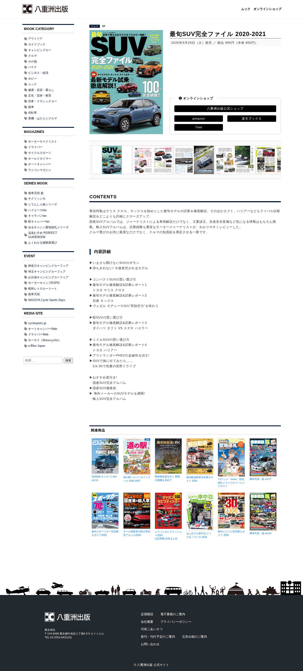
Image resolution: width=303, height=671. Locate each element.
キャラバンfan (37, 215)
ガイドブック (36, 44)
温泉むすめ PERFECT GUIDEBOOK (42, 235)
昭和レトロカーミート (42, 288)
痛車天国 (34, 294)
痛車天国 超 (35, 193)
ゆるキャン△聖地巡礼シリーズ (48, 227)
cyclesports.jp (37, 323)
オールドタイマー (39, 158)
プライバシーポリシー (175, 621)
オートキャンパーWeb (42, 328)
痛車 (31, 107)
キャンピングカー (39, 50)
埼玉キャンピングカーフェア (47, 271)
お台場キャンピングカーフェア (48, 277)
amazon (198, 118)
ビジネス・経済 (38, 72)
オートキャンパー (39, 164)
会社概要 (147, 621)
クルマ (94, 26)
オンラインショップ (267, 9)
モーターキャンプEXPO (43, 282)
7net (198, 127)
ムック (245, 9)
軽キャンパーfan (38, 221)
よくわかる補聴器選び (42, 242)
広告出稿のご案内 (194, 636)
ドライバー (35, 147)
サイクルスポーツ (39, 152)
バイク (32, 67)
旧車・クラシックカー (42, 101)
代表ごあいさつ (152, 629)
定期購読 (147, 614)
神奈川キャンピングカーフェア (48, 265)
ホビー (32, 78)
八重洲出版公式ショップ (225, 108)
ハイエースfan (37, 210)
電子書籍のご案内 (172, 614)
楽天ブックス (252, 118)
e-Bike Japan (36, 345)
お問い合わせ (150, 644)
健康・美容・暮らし (41, 90)
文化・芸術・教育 (39, 95)
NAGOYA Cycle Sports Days (46, 300)
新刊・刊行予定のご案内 (158, 636)
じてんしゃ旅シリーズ (42, 204)
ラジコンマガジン (39, 170)
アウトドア (35, 38)
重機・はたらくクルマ (42, 118)
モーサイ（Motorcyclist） (44, 340)
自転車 (32, 112)
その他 (32, 61)
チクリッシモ (36, 198)
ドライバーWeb (38, 334)
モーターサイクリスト (42, 141)
